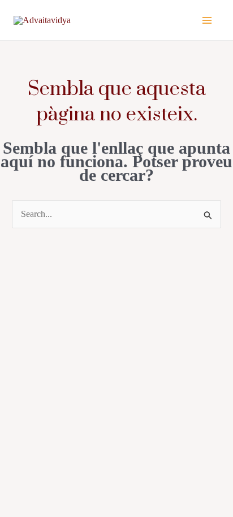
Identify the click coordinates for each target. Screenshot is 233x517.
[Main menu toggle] (207, 20)
